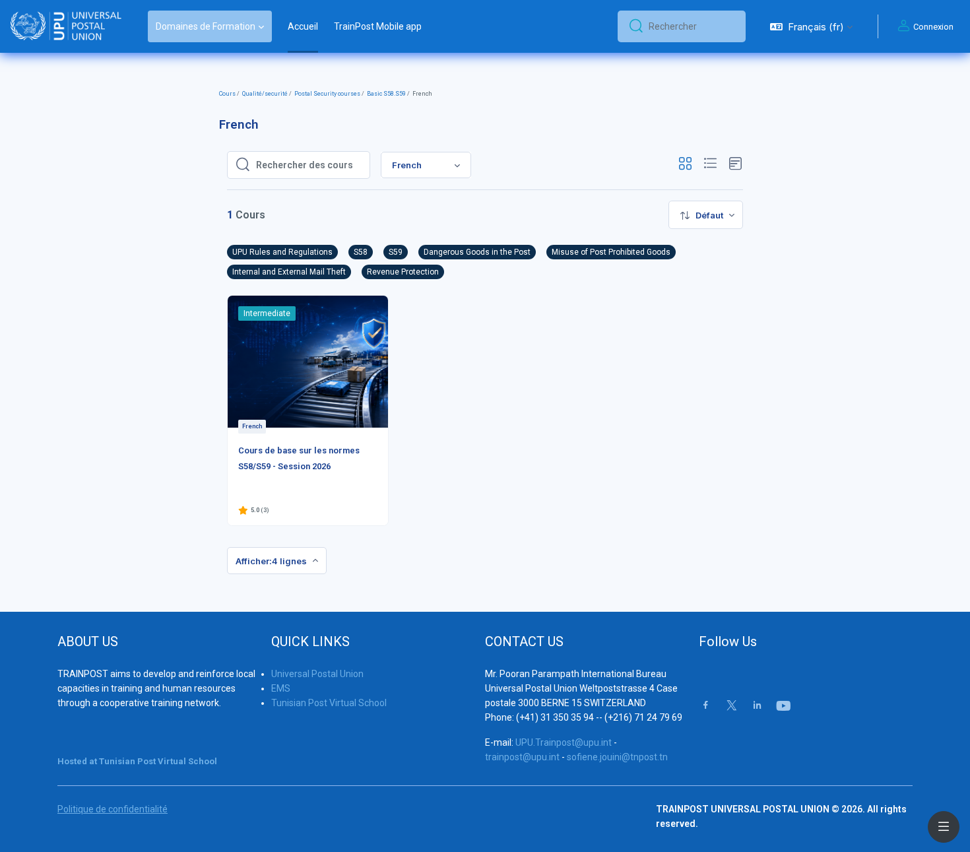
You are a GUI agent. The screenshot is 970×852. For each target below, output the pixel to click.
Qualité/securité (265, 93)
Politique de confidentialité (112, 809)
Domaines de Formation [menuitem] (205, 26)
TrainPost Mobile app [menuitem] (378, 26)
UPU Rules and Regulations (282, 252)
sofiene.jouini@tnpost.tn (617, 757)
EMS (280, 688)
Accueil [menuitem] (303, 26)
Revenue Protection (403, 272)
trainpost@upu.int (522, 757)
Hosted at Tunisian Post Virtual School (137, 761)
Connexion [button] (933, 27)
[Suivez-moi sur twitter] (731, 706)
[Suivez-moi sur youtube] (782, 707)
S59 (396, 252)
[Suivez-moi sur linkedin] (757, 706)
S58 (361, 252)
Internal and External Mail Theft (289, 272)
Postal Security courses (327, 93)
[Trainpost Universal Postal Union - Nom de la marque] (66, 26)
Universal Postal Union (317, 674)
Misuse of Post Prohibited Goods (611, 252)
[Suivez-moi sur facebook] (706, 706)
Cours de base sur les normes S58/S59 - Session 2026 (299, 458)
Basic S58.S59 (386, 93)
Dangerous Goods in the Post (477, 252)
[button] (811, 26)
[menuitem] (705, 215)
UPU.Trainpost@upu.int (563, 742)
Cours (227, 93)
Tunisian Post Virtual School (329, 703)
